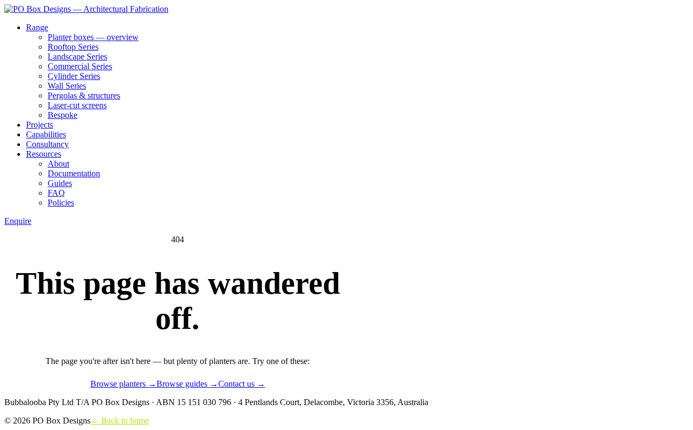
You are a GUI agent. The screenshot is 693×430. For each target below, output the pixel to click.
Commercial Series (80, 66)
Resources (43, 153)
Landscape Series (77, 56)
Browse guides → (187, 383)
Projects (39, 124)
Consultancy (47, 144)
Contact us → (241, 383)
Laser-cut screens (77, 105)
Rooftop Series (73, 46)
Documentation (74, 173)
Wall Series (67, 85)
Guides (60, 183)
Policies (61, 202)
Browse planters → (123, 383)
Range (37, 27)
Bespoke (62, 115)
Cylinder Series (74, 76)
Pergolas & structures (84, 95)
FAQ (56, 192)
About (58, 163)
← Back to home (119, 420)
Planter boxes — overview (93, 37)
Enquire (17, 221)
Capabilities (46, 134)
